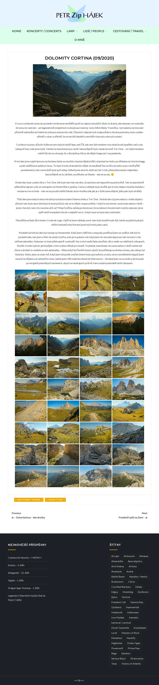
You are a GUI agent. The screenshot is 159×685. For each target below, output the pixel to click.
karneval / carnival (121, 622)
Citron (131, 581)
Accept (115, 556)
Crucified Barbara (121, 586)
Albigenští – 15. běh (18, 572)
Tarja (114, 663)
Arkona (133, 566)
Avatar (130, 571)
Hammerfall (132, 607)
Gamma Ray (136, 602)
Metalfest (116, 637)
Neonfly (131, 637)
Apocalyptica (135, 561)
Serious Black (118, 658)
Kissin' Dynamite (120, 627)
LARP (71, 31)
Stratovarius (136, 658)
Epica (114, 596)
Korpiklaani (140, 627)
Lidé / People (93, 31)
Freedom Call (118, 602)
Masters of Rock (130, 632)
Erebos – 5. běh (16, 565)
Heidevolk (117, 612)
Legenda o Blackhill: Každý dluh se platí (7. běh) (26, 597)
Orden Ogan (133, 643)
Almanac (144, 556)
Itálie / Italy (55, 500)
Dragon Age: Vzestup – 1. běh (23, 587)
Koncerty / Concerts (44, 31)
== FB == (79, 680)
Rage (114, 653)
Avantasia (116, 571)
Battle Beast (118, 576)
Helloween (133, 612)
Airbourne (129, 556)
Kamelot (133, 617)
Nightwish (116, 643)
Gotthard (116, 607)
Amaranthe (117, 561)
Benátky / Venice (138, 576)
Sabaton (125, 653)
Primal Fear (134, 648)
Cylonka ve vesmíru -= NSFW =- (25, 557)
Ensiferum (143, 591)
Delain (138, 586)
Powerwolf (117, 648)
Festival (126, 596)
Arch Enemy (117, 566)
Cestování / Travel (128, 31)
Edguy (114, 591)
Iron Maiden (117, 617)
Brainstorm (117, 581)
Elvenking (128, 591)
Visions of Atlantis (131, 663)
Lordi (114, 632)
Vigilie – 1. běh (16, 580)
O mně (80, 40)
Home (16, 31)
